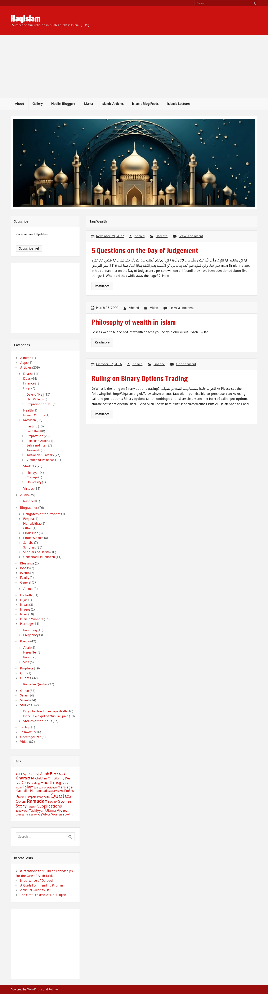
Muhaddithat (32, 523)
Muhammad (38, 791)
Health (28, 410)
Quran (24, 691)
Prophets (27, 668)
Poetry (25, 641)
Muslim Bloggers (63, 104)
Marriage (26, 624)
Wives (46, 814)
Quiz (23, 673)
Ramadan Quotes (35, 684)
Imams (19, 787)
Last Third (34, 431)
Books (25, 568)
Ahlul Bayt (22, 774)
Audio (24, 495)
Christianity (56, 778)
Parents (28, 657)
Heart (65, 783)
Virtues (28, 489)
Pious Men (30, 533)
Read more (102, 286)
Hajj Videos (35, 399)
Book (62, 774)
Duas (27, 379)
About (19, 104)
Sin (55, 801)
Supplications (49, 806)
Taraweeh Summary (40, 455)
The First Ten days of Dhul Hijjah (43, 895)
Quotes (60, 795)
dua (18, 783)
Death (27, 374)
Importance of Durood (36, 881)
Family (24, 578)
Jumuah (38, 787)
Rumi (50, 802)
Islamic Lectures (179, 104)
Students (29, 466)
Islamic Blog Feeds (145, 104)
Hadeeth (162, 236)
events (25, 573)
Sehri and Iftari (37, 445)
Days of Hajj (35, 394)
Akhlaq (33, 774)
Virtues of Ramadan (41, 460)
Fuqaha (28, 519)
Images (25, 609)
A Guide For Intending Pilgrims (42, 885)
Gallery (37, 104)
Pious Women (33, 538)
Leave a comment (191, 236)
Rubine (53, 989)
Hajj (26, 388)
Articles (26, 367)
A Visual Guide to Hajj (35, 890)
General (25, 582)
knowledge (50, 787)
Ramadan (29, 420)
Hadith (47, 782)
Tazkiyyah (37, 810)
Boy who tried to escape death (45, 711)
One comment (186, 364)
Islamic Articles (113, 104)
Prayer (21, 796)
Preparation (35, 436)
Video (154, 308)
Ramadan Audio (38, 441)
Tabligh (25, 727)
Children (41, 778)
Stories (25, 705)
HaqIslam (26, 18)
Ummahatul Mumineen (39, 557)
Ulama (88, 104)
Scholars (29, 547)
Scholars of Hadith (36, 552)
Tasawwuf (27, 732)
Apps (24, 363)
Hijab (23, 600)
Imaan (24, 605)
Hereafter (30, 652)
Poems (69, 791)
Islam (24, 614)
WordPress (34, 989)
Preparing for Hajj (39, 404)
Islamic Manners (31, 619)
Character (25, 777)
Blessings (27, 563)
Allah (27, 648)
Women (56, 814)
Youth (67, 814)
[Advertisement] (134, 66)
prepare (31, 797)
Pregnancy (31, 635)
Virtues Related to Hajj (29, 814)
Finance (159, 364)
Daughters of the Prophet (42, 514)
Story (21, 806)
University (34, 482)
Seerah (25, 700)
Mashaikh (23, 791)
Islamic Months (34, 415)
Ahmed (139, 236)
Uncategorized (30, 737)
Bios (54, 773)
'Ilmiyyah (33, 473)
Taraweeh (33, 450)
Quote (25, 678)
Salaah (25, 695)
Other (27, 528)
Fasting (32, 426)
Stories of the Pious (37, 721)
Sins (26, 662)
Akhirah (25, 358)
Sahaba (28, 543)
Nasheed (29, 501)
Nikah (51, 791)
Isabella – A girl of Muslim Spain (45, 716)
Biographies (29, 508)
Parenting (30, 630)
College (32, 477)
